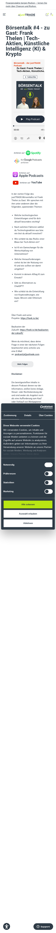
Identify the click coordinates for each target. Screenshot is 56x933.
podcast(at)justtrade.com (27, 354)
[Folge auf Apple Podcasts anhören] (28, 175)
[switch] (49, 473)
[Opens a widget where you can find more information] (43, 926)
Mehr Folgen (22, 364)
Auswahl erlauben (28, 513)
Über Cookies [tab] (46, 415)
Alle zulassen (28, 504)
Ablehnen (28, 523)
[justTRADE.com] (26, 11)
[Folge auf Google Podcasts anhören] (28, 161)
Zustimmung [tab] (10, 415)
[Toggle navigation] (5, 14)
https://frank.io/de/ (30, 318)
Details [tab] (27, 415)
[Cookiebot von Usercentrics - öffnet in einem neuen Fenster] (40, 407)
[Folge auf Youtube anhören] (28, 183)
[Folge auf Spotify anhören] (28, 153)
